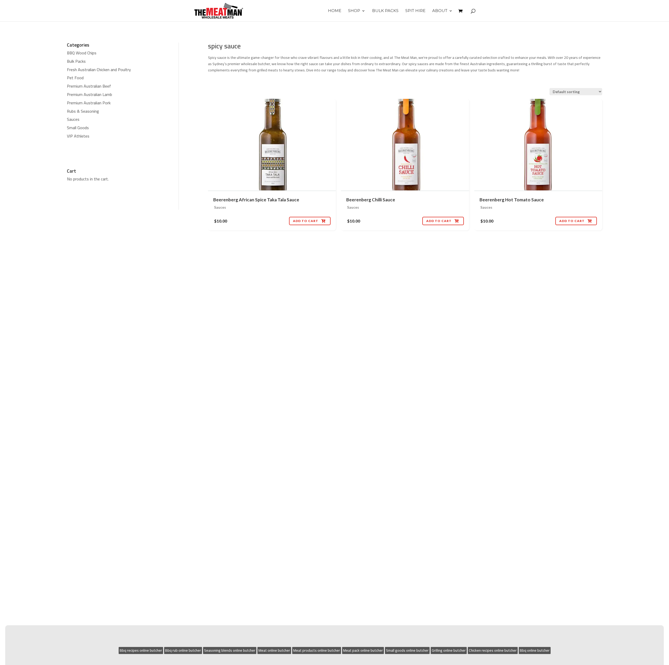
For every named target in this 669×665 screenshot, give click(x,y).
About (439, 11)
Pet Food (75, 78)
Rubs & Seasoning (83, 111)
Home (334, 11)
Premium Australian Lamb (89, 94)
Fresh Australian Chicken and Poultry (99, 69)
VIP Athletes (78, 136)
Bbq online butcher (535, 650)
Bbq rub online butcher (183, 650)
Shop (354, 11)
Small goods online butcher (407, 650)
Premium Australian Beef (89, 86)
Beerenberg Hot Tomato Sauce (512, 199)
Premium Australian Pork (89, 103)
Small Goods (78, 128)
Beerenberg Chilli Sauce (370, 199)
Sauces (73, 119)
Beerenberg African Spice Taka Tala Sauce (256, 199)
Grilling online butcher (449, 650)
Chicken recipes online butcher (493, 650)
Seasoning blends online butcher (229, 650)
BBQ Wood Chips (81, 53)
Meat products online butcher (316, 650)
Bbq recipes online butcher (141, 650)
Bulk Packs (385, 11)
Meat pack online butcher (363, 650)
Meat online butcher (274, 650)
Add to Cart (309, 221)
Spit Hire (415, 11)
